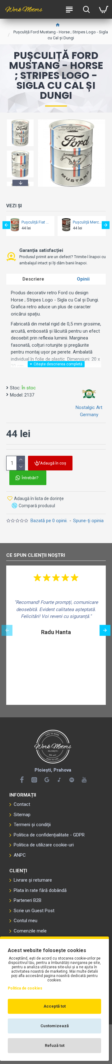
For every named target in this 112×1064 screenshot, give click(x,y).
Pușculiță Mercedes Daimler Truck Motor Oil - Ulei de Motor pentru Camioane (87, 222)
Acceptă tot (55, 1006)
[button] (20, 120)
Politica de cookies (25, 988)
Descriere (33, 279)
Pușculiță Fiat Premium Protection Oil (36, 222)
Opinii (83, 279)
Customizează (54, 1025)
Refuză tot (54, 1045)
